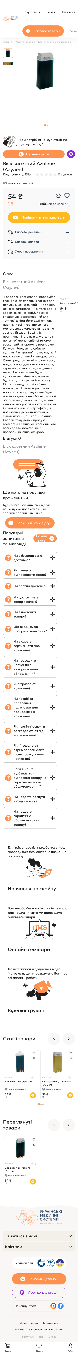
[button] (45, 125)
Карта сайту (50, 1322)
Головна (7, 41)
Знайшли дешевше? (53, 204)
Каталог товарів (25, 41)
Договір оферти (29, 1322)
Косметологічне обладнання (55, 41)
